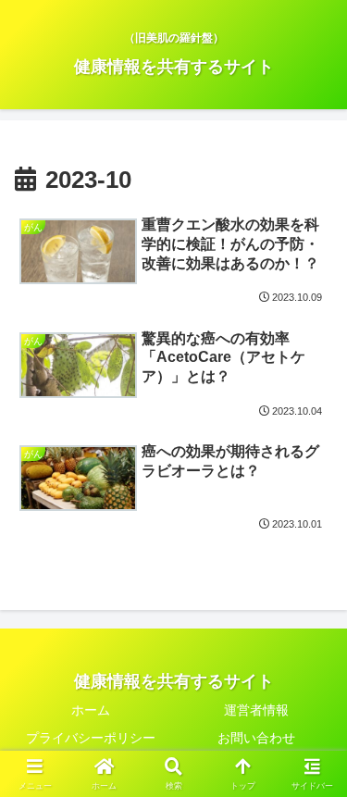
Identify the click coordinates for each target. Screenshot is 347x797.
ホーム (90, 710)
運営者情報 (256, 710)
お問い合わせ (256, 737)
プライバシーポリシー (90, 737)
